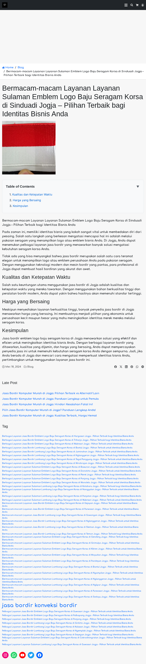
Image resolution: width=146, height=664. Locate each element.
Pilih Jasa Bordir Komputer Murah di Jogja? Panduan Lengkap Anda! (49, 410)
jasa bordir (17, 605)
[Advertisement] (73, 37)
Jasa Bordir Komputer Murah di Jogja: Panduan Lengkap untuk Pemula (50, 398)
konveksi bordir (56, 605)
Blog (21, 67)
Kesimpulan (20, 206)
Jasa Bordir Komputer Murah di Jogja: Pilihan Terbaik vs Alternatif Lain (50, 393)
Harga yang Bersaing (27, 200)
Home (9, 67)
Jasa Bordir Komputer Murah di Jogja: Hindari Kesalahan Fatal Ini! (47, 404)
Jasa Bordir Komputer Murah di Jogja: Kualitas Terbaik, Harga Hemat (49, 415)
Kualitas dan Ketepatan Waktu (32, 194)
